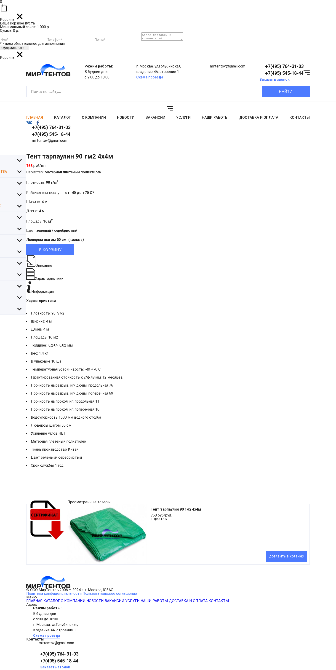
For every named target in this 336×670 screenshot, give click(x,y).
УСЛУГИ (183, 117)
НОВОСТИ (125, 117)
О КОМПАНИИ (94, 117)
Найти (286, 91)
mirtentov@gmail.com (227, 66)
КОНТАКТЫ (300, 117)
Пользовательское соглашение (110, 593)
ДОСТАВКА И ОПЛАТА (258, 117)
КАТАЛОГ (62, 117)
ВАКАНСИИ (155, 117)
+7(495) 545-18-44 (284, 73)
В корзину (50, 249)
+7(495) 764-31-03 (284, 66)
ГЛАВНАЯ (34, 117)
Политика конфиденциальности (54, 593)
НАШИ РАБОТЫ (215, 117)
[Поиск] (251, 91)
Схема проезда (149, 77)
